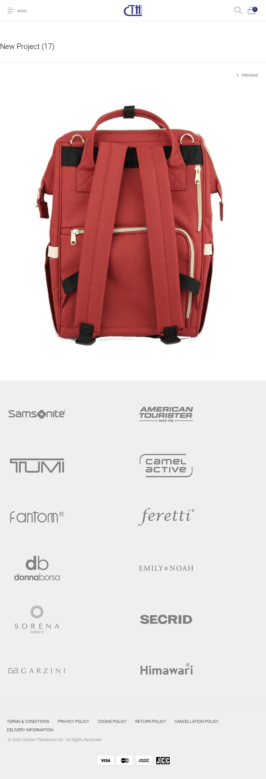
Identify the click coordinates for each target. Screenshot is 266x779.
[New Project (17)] (133, 227)
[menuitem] (28, 721)
